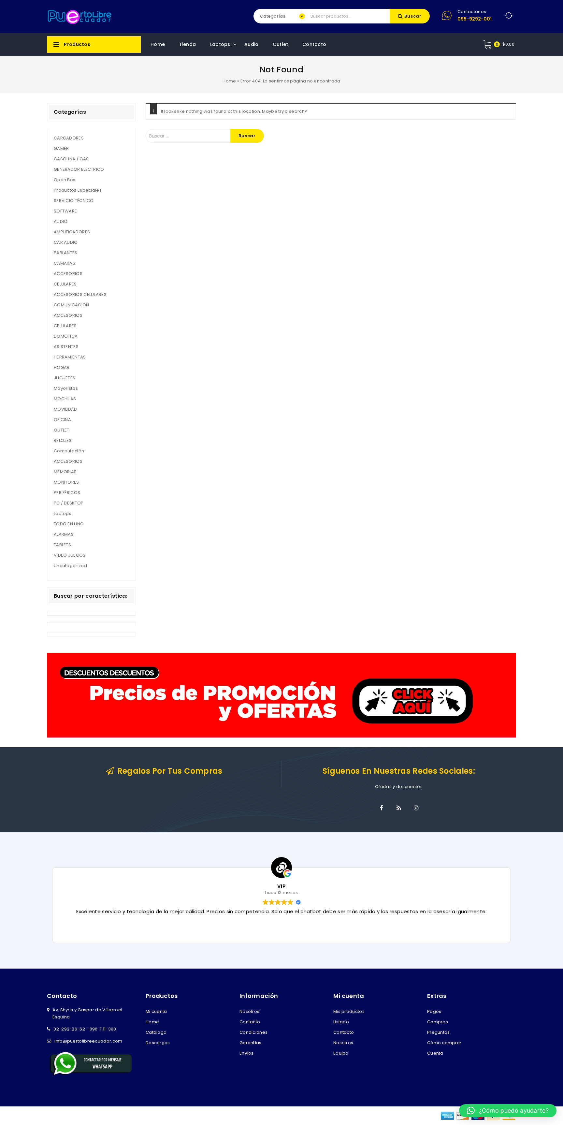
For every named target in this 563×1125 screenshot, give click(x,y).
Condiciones (253, 1032)
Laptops (220, 44)
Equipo (341, 1053)
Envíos (246, 1053)
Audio (251, 44)
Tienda (187, 44)
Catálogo (156, 1032)
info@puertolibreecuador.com (88, 1041)
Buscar (413, 16)
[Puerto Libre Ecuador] (79, 16)
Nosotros (249, 1011)
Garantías (250, 1043)
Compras (437, 1022)
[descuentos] (281, 695)
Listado (341, 1022)
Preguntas (438, 1032)
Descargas (158, 1043)
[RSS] (398, 807)
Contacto (314, 44)
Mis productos (349, 1011)
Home (158, 44)
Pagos (434, 1011)
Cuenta (435, 1053)
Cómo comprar (444, 1043)
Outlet (280, 44)
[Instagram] (416, 807)
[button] (507, 1110)
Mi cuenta (156, 1011)
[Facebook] (381, 807)
